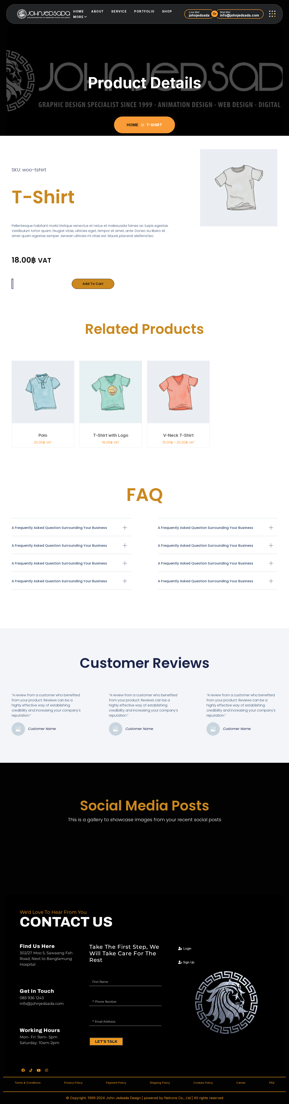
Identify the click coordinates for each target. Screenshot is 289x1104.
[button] (71, 530)
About (97, 11)
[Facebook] (23, 1070)
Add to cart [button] (45, 398)
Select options (180, 398)
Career (241, 1082)
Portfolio (144, 11)
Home (78, 11)
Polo (43, 435)
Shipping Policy (160, 1082)
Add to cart (93, 283)
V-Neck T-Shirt (178, 435)
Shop (167, 11)
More (78, 17)
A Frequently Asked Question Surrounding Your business (59, 527)
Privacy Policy (73, 1082)
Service (119, 11)
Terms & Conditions (28, 1082)
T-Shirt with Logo (110, 435)
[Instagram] (46, 1070)
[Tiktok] (31, 1070)
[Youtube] (38, 1070)
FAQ (271, 1082)
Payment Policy (116, 1082)
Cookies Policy (203, 1082)
